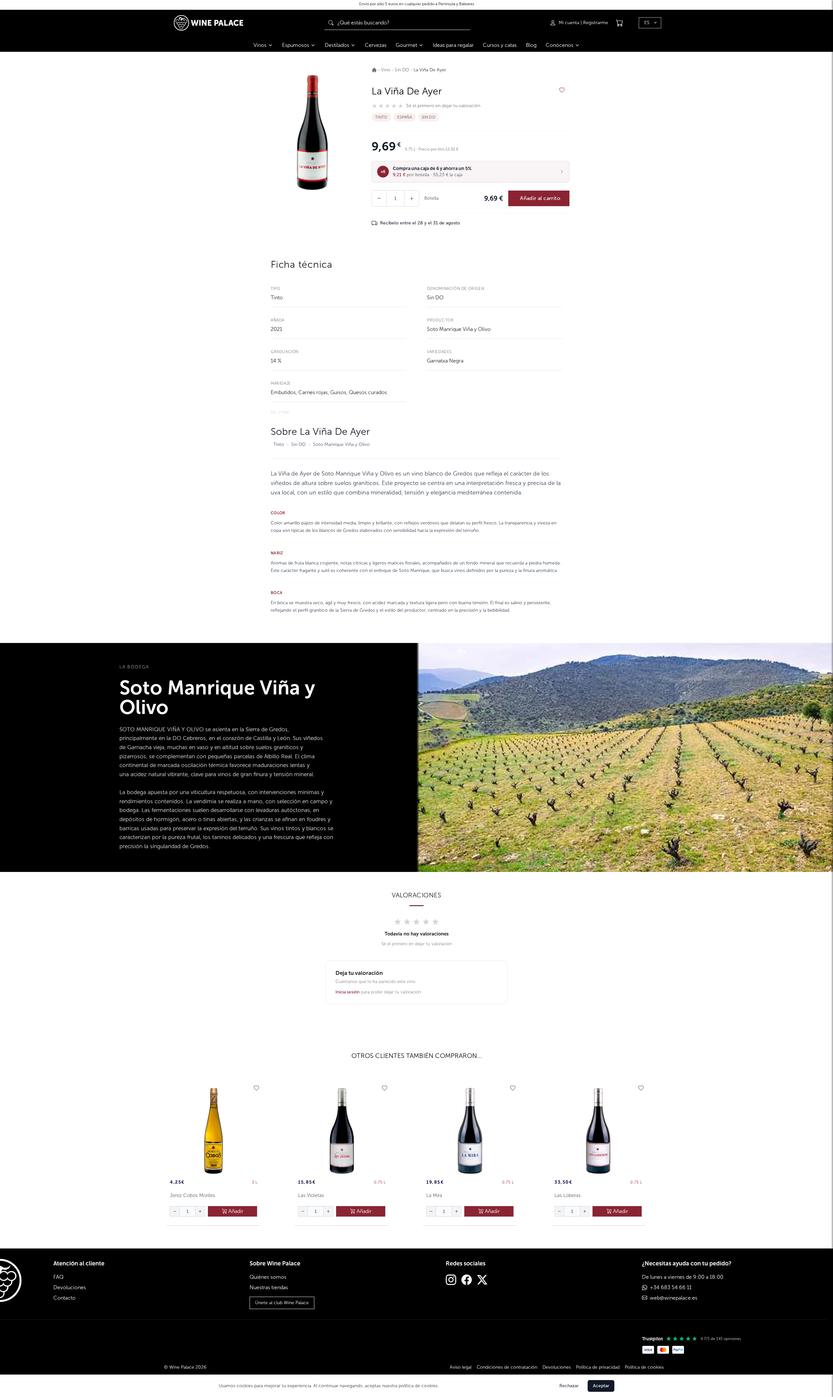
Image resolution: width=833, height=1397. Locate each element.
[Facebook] (466, 1280)
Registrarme (595, 22)
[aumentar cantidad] (200, 1211)
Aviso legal (460, 1367)
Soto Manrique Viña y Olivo (459, 329)
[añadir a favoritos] (562, 90)
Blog (531, 45)
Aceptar (601, 1385)
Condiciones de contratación (507, 1367)
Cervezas (376, 45)
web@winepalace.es (673, 1298)
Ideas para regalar (453, 45)
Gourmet (406, 45)
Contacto (64, 1298)
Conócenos (559, 45)
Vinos (259, 45)
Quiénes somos (268, 1277)
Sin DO (435, 297)
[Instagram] (451, 1280)
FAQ (58, 1277)
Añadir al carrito (540, 198)
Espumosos (295, 45)
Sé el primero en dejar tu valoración (443, 106)
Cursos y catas (500, 45)
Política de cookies (644, 1367)
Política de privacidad (598, 1367)
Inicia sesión (347, 992)
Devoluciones (69, 1287)
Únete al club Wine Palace (282, 1302)
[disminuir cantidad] (175, 1211)
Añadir (235, 1211)
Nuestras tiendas (269, 1287)
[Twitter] (482, 1280)
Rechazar (569, 1385)
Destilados (337, 45)
